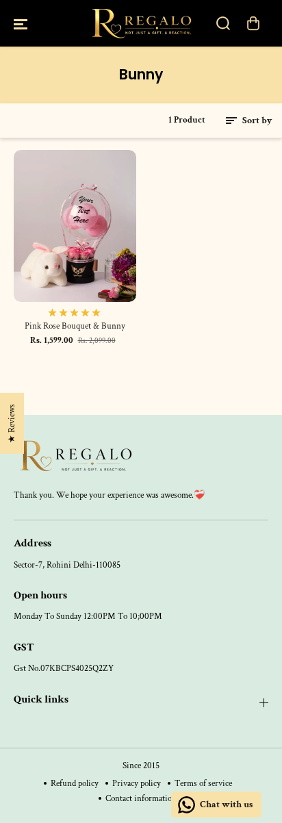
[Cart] (253, 23)
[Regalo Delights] (141, 23)
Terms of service (203, 783)
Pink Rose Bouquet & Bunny (75, 326)
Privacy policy (136, 783)
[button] (20, 23)
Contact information (141, 798)
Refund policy (75, 783)
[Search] (223, 23)
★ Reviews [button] (11, 423)
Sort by (256, 120)
